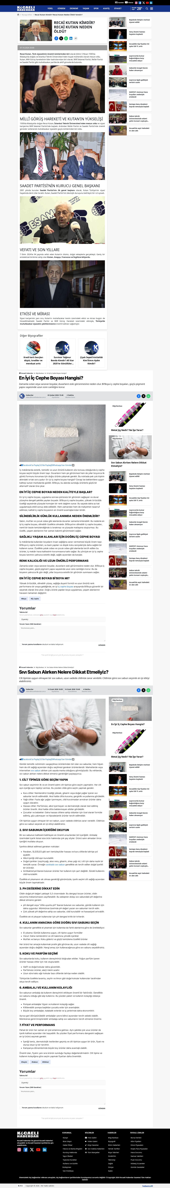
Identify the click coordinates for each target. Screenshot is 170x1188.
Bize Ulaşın (67, 1141)
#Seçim (24, 1062)
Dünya (110, 1167)
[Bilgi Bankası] (130, 414)
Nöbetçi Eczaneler (138, 1163)
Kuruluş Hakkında (70, 1152)
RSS (21, 1186)
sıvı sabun (36, 770)
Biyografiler (26, 14)
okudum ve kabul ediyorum (42, 644)
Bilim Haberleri (114, 1145)
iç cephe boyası (65, 586)
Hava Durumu (136, 1152)
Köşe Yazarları (93, 1145)
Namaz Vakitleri (137, 1156)
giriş (41, 615)
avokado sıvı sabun (55, 864)
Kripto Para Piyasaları (139, 1149)
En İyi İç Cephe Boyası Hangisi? (128, 724)
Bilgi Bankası (40, 373)
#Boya (23, 599)
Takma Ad (23, 612)
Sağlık (110, 1163)
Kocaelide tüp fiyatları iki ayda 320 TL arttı (139, 45)
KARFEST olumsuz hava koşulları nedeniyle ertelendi (138, 94)
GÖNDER (101, 645)
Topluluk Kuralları (70, 1160)
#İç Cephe (35, 599)
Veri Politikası (68, 1171)
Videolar (130, 2)
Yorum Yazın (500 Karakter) (30, 624)
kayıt (54, 615)
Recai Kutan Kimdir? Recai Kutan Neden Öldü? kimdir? (57, 14)
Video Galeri (92, 1141)
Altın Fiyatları (136, 1141)
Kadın (110, 1171)
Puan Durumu (136, 1160)
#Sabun (35, 1062)
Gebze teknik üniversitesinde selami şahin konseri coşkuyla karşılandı (138, 118)
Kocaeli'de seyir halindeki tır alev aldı (139, 129)
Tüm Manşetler (94, 1152)
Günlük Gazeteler (137, 1167)
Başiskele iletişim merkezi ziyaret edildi (139, 21)
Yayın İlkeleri (68, 1156)
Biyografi (111, 1141)
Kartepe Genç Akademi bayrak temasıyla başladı (139, 105)
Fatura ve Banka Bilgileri (72, 1149)
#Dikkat (45, 1062)
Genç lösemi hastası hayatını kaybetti (137, 33)
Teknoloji (111, 1160)
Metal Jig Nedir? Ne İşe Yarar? (127, 430)
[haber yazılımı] (147, 1186)
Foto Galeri (92, 1137)
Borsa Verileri (136, 1137)
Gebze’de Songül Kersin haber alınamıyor (138, 69)
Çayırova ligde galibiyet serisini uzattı (138, 81)
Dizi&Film (112, 1156)
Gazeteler (121, 2)
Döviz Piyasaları (137, 1145)
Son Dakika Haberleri (96, 1149)
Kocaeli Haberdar (27, 373)
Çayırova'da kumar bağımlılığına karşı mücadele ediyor (136, 58)
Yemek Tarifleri (114, 1149)
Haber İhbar (67, 1145)
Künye (65, 1137)
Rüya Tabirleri (113, 1152)
